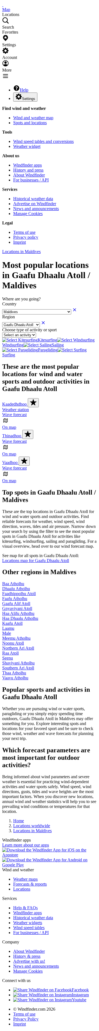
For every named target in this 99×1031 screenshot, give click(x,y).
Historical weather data (33, 198)
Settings (28, 99)
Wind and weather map (33, 117)
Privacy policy (25, 237)
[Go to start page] (2, 4)
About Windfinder (29, 175)
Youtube (79, 999)
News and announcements (36, 208)
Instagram (80, 994)
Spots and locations (30, 122)
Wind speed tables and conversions (43, 141)
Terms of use (24, 232)
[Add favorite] (33, 402)
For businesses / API (31, 180)
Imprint (19, 242)
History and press (28, 170)
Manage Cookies (28, 213)
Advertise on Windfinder (34, 203)
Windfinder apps (27, 165)
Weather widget (26, 146)
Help (24, 90)
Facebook (80, 989)
